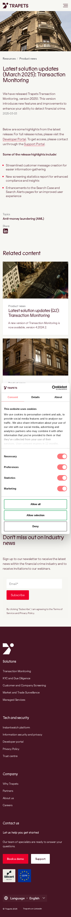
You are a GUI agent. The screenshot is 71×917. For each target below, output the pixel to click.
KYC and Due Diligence (16, 678)
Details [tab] (35, 396)
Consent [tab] (13, 396)
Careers (7, 805)
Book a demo (15, 858)
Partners (8, 790)
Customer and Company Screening (24, 685)
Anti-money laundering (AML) (23, 218)
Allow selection (35, 515)
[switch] (62, 467)
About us (8, 798)
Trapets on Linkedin (32, 908)
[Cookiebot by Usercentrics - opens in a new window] (52, 388)
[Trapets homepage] (15, 5)
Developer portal (13, 741)
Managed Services (14, 699)
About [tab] (58, 396)
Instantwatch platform (16, 727)
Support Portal (34, 144)
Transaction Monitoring (17, 671)
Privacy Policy (11, 748)
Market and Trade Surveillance (21, 692)
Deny (35, 526)
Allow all (35, 504)
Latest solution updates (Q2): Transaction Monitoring (33, 313)
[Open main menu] (64, 7)
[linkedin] (5, 231)
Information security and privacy (22, 734)
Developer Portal (14, 139)
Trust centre (10, 756)
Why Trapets (10, 783)
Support (40, 858)
